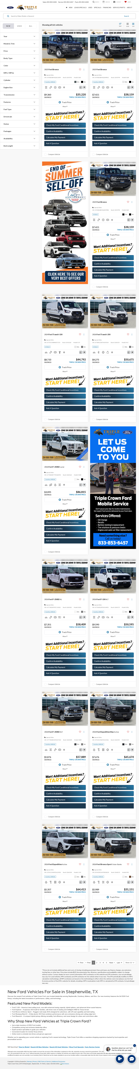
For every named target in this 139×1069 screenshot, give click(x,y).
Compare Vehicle (54, 154)
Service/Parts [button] (119, 7)
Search (126, 16)
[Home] (66, 7)
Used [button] (90, 7)
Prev (88, 963)
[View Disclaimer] (64, 87)
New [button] (70, 7)
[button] (86, 46)
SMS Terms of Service (44, 1061)
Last (119, 963)
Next (111, 963)
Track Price (66, 102)
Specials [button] (97, 7)
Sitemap (29, 1061)
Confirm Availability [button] (54, 131)
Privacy (35, 1061)
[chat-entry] (120, 1059)
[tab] (19, 26)
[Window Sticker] (84, 87)
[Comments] (80, 87)
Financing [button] (107, 7)
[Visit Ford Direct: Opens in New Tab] (65, 1064)
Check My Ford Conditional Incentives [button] (62, 125)
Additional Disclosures (58, 1061)
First (81, 963)
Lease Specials (80, 7)
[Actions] (84, 69)
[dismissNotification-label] (134, 1045)
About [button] (129, 7)
